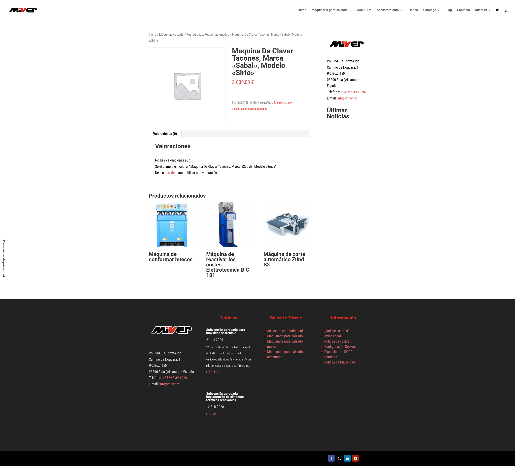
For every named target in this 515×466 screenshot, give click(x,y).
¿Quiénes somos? (336, 331)
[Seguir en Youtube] (355, 458)
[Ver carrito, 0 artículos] (498, 10)
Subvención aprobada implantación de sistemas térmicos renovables (225, 397)
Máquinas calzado (171, 34)
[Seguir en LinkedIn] (347, 458)
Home (302, 10)
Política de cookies (337, 341)
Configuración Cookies (340, 346)
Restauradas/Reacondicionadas (207, 34)
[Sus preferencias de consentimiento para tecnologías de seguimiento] (4, 258)
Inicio (152, 34)
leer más (212, 372)
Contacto (463, 10)
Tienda (413, 10)
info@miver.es (347, 98)
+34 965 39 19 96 (353, 92)
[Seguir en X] (339, 458)
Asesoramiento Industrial (285, 331)
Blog (448, 10)
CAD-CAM (364, 10)
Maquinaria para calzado (330, 10)
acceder (170, 173)
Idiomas (481, 10)
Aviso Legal (332, 336)
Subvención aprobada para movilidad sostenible (225, 331)
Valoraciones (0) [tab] (165, 134)
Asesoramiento (388, 10)
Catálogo (429, 10)
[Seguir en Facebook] (331, 458)
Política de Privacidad (339, 362)
